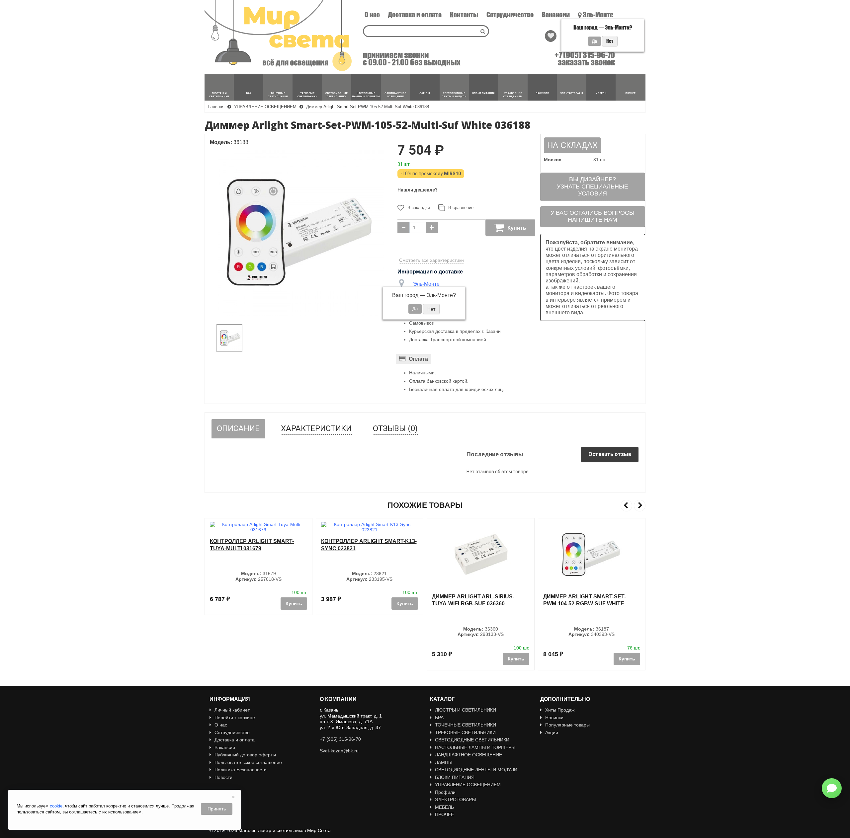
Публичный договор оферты (245, 754)
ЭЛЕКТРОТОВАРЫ (455, 799)
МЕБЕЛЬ (444, 807)
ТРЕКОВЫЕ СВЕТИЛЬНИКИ (465, 732)
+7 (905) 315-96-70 (584, 55)
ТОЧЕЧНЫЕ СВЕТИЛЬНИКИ (465, 724)
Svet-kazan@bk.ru (339, 750)
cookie (56, 805)
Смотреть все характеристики (431, 260)
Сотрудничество (510, 15)
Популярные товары (567, 724)
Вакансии (556, 15)
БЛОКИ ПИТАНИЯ (454, 777)
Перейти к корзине (234, 717)
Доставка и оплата (415, 15)
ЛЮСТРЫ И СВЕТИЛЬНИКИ (465, 710)
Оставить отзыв (609, 454)
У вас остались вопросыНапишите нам (593, 216)
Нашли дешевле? (417, 189)
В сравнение (460, 207)
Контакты (464, 15)
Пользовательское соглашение (248, 762)
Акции (551, 732)
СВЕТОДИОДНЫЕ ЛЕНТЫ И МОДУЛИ (476, 769)
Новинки (554, 717)
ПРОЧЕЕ (444, 814)
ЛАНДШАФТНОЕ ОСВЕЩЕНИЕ (468, 754)
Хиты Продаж (559, 710)
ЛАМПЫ (443, 762)
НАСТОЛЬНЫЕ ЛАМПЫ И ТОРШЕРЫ (475, 747)
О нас (372, 15)
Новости (223, 777)
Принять (217, 808)
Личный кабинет (232, 710)
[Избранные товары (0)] (550, 36)
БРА (439, 717)
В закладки (418, 207)
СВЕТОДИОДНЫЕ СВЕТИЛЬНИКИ (472, 739)
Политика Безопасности (240, 769)
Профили (445, 792)
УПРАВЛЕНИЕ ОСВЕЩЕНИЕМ (468, 784)
